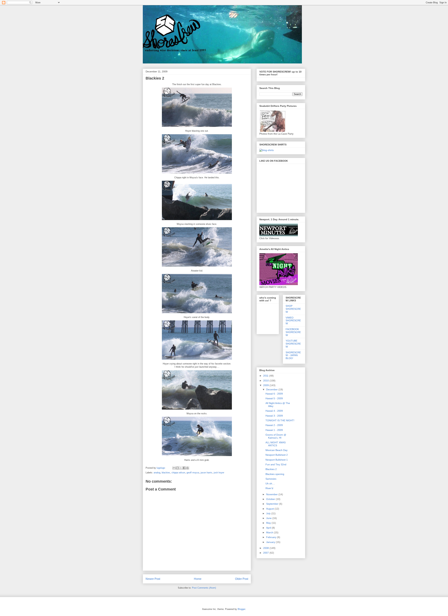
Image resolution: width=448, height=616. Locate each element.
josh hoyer (219, 472)
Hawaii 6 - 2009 (274, 393)
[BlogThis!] (177, 468)
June (269, 518)
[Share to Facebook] (184, 468)
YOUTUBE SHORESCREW (293, 343)
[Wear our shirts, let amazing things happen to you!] (266, 150)
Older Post (241, 578)
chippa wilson (178, 472)
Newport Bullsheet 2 (276, 454)
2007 (266, 552)
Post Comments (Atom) (204, 587)
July (268, 513)
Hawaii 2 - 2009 (274, 425)
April (269, 527)
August (270, 508)
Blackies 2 (271, 469)
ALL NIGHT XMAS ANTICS (275, 444)
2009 (266, 385)
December (272, 389)
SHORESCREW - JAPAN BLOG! (293, 355)
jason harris (206, 472)
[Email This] (174, 468)
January (271, 542)
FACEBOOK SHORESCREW (293, 332)
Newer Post (153, 578)
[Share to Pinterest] (187, 468)
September (272, 503)
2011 (266, 375)
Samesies (270, 478)
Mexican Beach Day (276, 450)
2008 (266, 548)
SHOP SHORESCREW (293, 309)
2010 (266, 380)
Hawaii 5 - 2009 (274, 398)
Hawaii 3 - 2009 (274, 415)
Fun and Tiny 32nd (275, 464)
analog (157, 472)
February (271, 537)
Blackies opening (274, 474)
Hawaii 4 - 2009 (274, 410)
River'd (269, 488)
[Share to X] (181, 468)
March (270, 532)
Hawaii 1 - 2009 (274, 430)
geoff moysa (193, 472)
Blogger (241, 609)
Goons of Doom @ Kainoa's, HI (275, 436)
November (272, 494)
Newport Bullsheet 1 (276, 459)
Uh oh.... (270, 483)
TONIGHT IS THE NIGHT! (279, 420)
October (271, 499)
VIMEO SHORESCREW (293, 320)
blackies (166, 472)
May (269, 522)
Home (197, 578)
